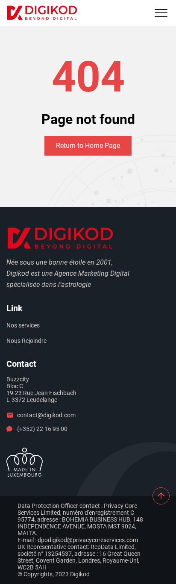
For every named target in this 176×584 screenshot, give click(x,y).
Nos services (23, 325)
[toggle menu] (161, 12)
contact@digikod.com (46, 415)
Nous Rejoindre (26, 340)
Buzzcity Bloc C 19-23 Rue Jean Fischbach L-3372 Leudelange (41, 389)
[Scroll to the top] (161, 495)
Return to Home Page (88, 146)
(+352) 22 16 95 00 (42, 428)
